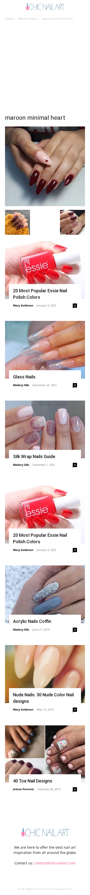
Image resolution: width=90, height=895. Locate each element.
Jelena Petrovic (23, 789)
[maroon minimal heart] (45, 205)
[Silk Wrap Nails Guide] (45, 429)
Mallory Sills (21, 385)
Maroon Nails (27, 18)
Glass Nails (24, 376)
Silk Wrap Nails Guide (34, 456)
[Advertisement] (45, 69)
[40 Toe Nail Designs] (45, 754)
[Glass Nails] (45, 350)
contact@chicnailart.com (55, 863)
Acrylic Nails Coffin (32, 621)
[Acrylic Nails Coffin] (45, 594)
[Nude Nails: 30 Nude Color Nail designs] (45, 674)
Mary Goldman (23, 305)
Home (9, 18)
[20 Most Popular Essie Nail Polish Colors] (45, 270)
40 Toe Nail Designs (32, 780)
